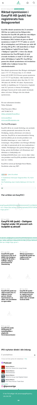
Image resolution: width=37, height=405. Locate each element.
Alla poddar (4, 384)
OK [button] (18, 400)
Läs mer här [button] (7, 396)
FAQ (26, 359)
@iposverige (10, 386)
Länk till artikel (13, 174)
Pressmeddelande (19, 9)
